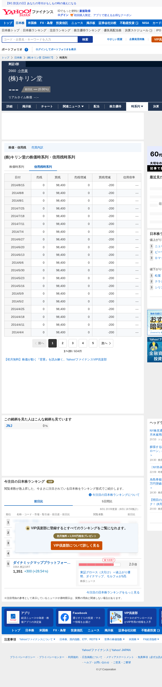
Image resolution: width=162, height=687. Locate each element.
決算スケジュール (136, 30)
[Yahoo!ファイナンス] (28, 10)
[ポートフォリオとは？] (26, 49)
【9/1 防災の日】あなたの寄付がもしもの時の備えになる (41, 3)
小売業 (23, 71)
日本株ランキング (34, 30)
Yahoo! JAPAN (121, 650)
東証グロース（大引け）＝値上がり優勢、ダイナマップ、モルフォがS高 (105, 574)
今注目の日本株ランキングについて (116, 494)
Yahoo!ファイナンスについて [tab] (36, 639)
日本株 (20, 23)
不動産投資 (127, 23)
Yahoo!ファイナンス (95, 650)
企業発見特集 (136, 39)
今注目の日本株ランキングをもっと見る (113, 592)
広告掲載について (92, 657)
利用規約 (73, 657)
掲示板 (90, 23)
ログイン (63, 15)
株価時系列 (16, 166)
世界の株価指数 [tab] (113, 639)
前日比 (38, 501)
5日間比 (107, 501)
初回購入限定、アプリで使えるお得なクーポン (103, 15)
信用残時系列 (43, 166)
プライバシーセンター (51, 657)
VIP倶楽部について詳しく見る (77, 545)
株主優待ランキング (87, 30)
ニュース (77, 23)
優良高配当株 (113, 30)
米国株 (32, 23)
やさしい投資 (114, 39)
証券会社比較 (107, 23)
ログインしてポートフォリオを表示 (56, 49)
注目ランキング (60, 30)
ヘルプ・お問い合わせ (96, 662)
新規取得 (85, 10)
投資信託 (62, 23)
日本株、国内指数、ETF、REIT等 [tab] (78, 639)
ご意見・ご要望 (122, 662)
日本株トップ (10, 30)
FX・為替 (46, 23)
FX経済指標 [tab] (150, 639)
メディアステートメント (120, 657)
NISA (145, 23)
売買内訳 (37, 147)
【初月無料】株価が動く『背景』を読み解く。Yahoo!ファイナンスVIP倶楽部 (55, 359)
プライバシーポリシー (22, 657)
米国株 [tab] (132, 639)
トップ (7, 23)
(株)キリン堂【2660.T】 (40, 57)
